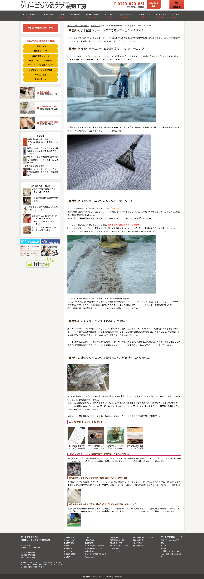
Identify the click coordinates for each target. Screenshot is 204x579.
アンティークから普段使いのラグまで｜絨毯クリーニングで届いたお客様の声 (42, 160)
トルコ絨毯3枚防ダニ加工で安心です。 (45, 199)
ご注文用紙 (89, 543)
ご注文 (87, 537)
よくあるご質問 (143, 15)
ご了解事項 (137, 543)
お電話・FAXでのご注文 (93, 548)
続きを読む (160, 461)
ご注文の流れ (47, 15)
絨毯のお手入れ (116, 543)
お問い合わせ (40, 79)
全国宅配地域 (138, 545)
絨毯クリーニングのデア (78, 25)
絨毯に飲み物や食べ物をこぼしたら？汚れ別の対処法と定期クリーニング (42, 142)
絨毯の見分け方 (40, 51)
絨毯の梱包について (40, 55)
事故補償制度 (138, 540)
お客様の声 (75, 15)
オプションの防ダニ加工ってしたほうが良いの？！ (43, 208)
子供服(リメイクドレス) (170, 551)
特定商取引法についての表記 (144, 537)
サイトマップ (115, 551)
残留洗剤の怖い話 (117, 540)
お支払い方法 (40, 74)
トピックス (109, 15)
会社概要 (175, 15)
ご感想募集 (114, 548)
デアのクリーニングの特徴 (40, 70)
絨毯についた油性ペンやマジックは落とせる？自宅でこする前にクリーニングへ (42, 151)
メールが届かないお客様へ (95, 545)
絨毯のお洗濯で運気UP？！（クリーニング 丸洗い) (44, 190)
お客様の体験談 (92, 15)
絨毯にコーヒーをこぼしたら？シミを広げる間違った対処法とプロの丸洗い (42, 172)
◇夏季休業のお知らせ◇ (33, 165)
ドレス (163, 545)
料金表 (61, 15)
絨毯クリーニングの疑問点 (40, 60)
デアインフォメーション (119, 545)
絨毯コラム (161, 15)
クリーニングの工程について (40, 65)
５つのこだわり (29, 15)
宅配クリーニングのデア (170, 540)
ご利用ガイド (40, 46)
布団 (162, 543)
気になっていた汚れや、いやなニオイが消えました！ (44, 228)
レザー (163, 548)
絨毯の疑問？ (125, 15)
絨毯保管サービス (117, 537)
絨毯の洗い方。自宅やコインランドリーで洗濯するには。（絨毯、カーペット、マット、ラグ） (44, 219)
